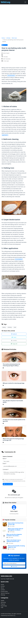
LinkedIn (15, 340)
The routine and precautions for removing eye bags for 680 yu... (11, 364)
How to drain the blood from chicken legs (15, 523)
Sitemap (3, 595)
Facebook (14, 334)
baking (4, 327)
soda (15, 327)
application (5, 135)
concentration (11, 75)
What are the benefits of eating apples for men (16, 546)
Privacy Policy (4, 591)
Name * (5, 458)
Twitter (14, 337)
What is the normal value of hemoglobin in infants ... (15, 529)
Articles (8, 38)
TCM (2, 607)
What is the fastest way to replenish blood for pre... (14, 540)
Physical (3, 604)
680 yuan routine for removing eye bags (13, 383)
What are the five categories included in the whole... (14, 535)
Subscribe (15, 566)
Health (2, 600)
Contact (3, 589)
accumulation (18, 259)
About (2, 588)
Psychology (4, 606)
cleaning (9, 327)
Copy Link (15, 343)
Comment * (6, 469)
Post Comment (8, 484)
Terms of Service (5, 593)
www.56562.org (11, 615)
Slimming (3, 602)
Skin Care (14, 38)
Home (3, 38)
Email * (4, 463)
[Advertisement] (14, 22)
